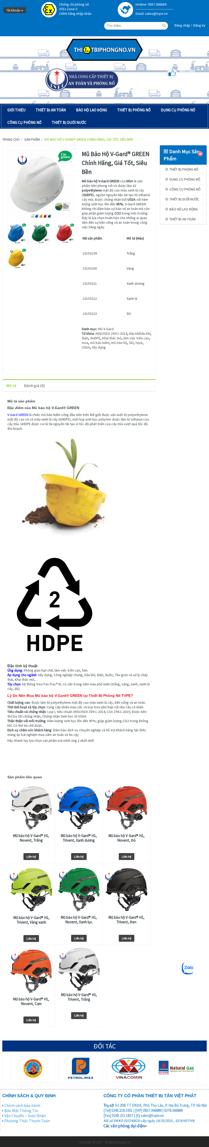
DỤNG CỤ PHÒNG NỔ (178, 109)
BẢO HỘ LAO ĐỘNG (91, 109)
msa (85, 342)
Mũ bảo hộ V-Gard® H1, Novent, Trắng (31, 838)
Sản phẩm (32, 139)
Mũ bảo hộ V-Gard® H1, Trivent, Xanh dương (79, 838)
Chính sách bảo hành (22, 1105)
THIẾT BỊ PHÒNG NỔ (134, 109)
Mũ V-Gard (106, 329)
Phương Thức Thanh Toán (27, 1120)
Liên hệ (31, 856)
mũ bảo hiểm (99, 342)
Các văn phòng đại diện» (125, 1126)
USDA (86, 347)
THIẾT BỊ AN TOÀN (51, 109)
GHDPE (95, 338)
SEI (131, 342)
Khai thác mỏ (112, 338)
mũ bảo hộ (119, 342)
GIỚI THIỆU (16, 109)
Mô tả (11, 385)
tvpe (138, 342)
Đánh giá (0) (34, 385)
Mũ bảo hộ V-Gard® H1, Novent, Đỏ (126, 838)
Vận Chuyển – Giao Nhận (25, 1115)
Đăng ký (199, 25)
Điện (85, 338)
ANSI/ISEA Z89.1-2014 (111, 333)
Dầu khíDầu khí (139, 333)
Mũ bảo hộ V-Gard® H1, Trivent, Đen (126, 919)
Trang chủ (11, 139)
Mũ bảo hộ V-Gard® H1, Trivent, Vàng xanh (31, 920)
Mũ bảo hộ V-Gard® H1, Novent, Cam (31, 1001)
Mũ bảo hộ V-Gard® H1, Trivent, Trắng (79, 997)
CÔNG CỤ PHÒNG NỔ (24, 122)
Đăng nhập (182, 25)
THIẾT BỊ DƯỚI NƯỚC (69, 122)
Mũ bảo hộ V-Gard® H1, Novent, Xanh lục (79, 919)
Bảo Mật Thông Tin (21, 1110)
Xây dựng (99, 347)
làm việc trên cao (136, 338)
